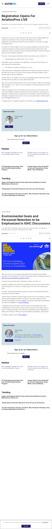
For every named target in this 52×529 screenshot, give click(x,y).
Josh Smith (5, 233)
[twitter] (26, 33)
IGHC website (23, 315)
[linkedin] (23, 33)
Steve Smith (5, 28)
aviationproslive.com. (42, 101)
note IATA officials (23, 302)
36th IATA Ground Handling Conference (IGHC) (15, 278)
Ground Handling (6, 211)
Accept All (26, 526)
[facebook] (21, 33)
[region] (26, 524)
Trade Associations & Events (9, 11)
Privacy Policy (45, 522)
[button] (3, 4)
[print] (49, 33)
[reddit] (28, 33)
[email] (31, 33)
